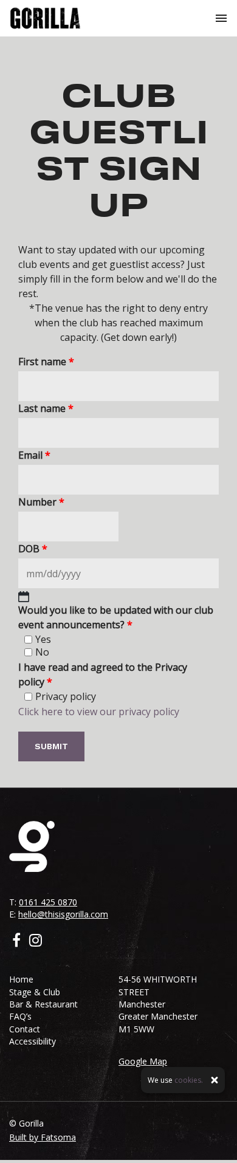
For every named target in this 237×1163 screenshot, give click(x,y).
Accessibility (32, 1041)
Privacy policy (65, 696)
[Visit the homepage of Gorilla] (45, 18)
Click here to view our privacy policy (98, 711)
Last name (46, 408)
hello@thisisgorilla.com (63, 914)
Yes (43, 639)
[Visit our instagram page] (35, 942)
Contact (24, 1029)
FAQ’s (20, 1016)
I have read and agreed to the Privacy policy (102, 674)
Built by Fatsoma (42, 1137)
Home (21, 979)
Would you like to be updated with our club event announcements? (115, 617)
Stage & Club (34, 992)
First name (46, 361)
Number (41, 502)
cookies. (188, 1080)
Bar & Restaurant (43, 1004)
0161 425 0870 (48, 902)
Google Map (142, 1061)
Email (34, 455)
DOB (32, 548)
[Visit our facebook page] (16, 942)
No (42, 652)
